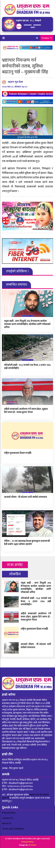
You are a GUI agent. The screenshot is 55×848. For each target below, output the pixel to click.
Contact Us (7, 818)
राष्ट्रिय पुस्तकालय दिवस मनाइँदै (17, 453)
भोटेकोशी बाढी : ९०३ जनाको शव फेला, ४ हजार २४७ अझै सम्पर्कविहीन (27, 366)
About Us (6, 823)
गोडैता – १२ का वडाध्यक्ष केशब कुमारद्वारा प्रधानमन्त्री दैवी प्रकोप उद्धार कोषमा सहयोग (27, 542)
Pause (18, 26)
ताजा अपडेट (15, 565)
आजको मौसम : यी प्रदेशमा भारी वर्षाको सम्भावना (25, 497)
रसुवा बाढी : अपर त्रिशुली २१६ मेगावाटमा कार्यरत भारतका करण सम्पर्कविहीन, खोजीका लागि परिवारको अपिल (27, 324)
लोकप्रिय (15, 574)
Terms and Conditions (13, 829)
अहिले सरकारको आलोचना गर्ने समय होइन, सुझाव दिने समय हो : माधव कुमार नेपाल (26, 410)
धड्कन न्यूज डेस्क (15, 82)
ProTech (32, 845)
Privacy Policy (8, 813)
